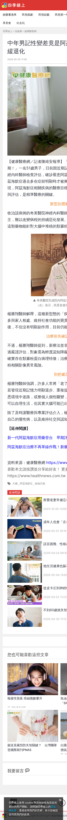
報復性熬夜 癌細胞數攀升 (24, 698)
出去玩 (20, 23)
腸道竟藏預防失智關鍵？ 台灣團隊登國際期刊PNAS (32, 747)
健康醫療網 (30, 31)
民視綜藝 (43, 14)
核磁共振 (40, 483)
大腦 (15, 483)
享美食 (7, 23)
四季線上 (7, 31)
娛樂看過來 (9, 14)
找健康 (18, 31)
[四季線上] (13, 5)
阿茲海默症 (26, 483)
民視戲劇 (27, 14)
